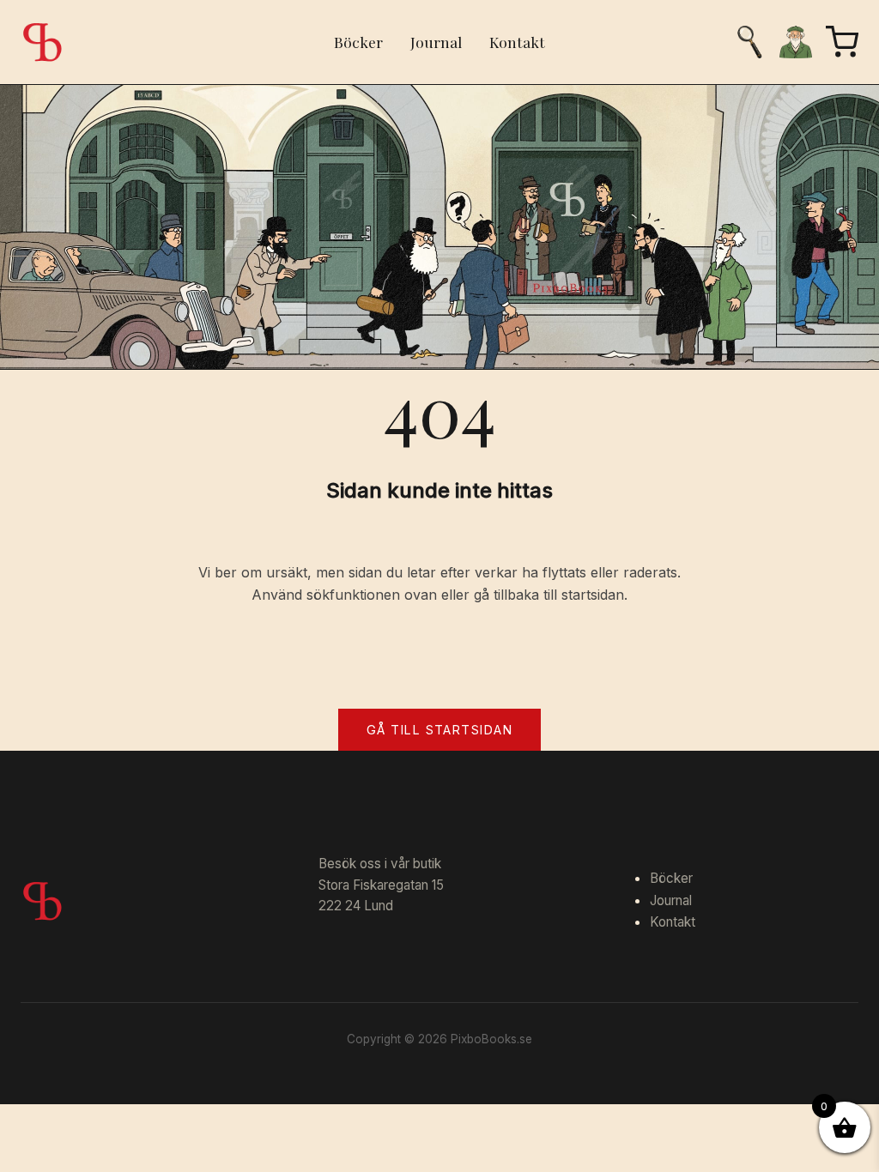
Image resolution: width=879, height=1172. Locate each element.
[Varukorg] (842, 42)
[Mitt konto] (795, 42)
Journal (436, 41)
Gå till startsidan (439, 729)
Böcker (358, 41)
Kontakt (517, 41)
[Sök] (749, 42)
